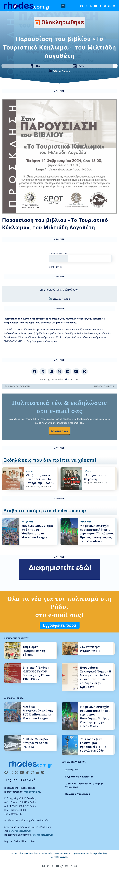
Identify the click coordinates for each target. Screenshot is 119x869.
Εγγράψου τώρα (59, 430)
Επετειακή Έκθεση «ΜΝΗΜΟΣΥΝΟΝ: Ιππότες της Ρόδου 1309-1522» (36, 673)
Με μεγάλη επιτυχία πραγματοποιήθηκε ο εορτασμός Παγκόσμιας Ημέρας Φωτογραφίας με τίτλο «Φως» (97, 533)
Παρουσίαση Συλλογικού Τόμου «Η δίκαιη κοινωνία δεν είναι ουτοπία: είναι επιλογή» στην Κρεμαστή (95, 677)
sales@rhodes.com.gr (42, 834)
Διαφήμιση (72, 769)
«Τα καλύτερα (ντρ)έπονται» (90, 649)
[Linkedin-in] (109, 6)
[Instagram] (86, 6)
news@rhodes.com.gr (20, 830)
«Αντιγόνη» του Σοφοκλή (95, 477)
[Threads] (104, 6)
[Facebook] (81, 6)
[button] (63, 6)
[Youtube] (95, 6)
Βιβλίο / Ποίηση (61, 71)
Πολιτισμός (85, 521)
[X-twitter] (91, 6)
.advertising (100, 853)
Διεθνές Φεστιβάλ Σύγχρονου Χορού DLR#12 (36, 743)
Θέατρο (29, 471)
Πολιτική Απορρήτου (77, 793)
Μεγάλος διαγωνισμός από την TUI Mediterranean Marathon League (37, 531)
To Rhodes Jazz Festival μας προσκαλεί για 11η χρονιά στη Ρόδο (93, 745)
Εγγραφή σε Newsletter (79, 776)
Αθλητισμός (27, 521)
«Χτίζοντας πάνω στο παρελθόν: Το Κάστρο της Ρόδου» (40, 479)
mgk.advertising (32, 791)
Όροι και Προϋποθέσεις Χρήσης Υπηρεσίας (84, 785)
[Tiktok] (100, 6)
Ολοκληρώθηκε (62, 22)
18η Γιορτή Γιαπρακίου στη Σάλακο (34, 650)
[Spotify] (114, 6)
